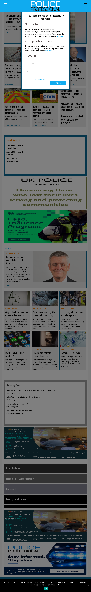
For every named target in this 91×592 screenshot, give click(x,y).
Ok (46, 588)
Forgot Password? (41, 79)
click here (59, 36)
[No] (88, 586)
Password (30, 71)
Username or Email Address (30, 62)
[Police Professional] (45, 6)
